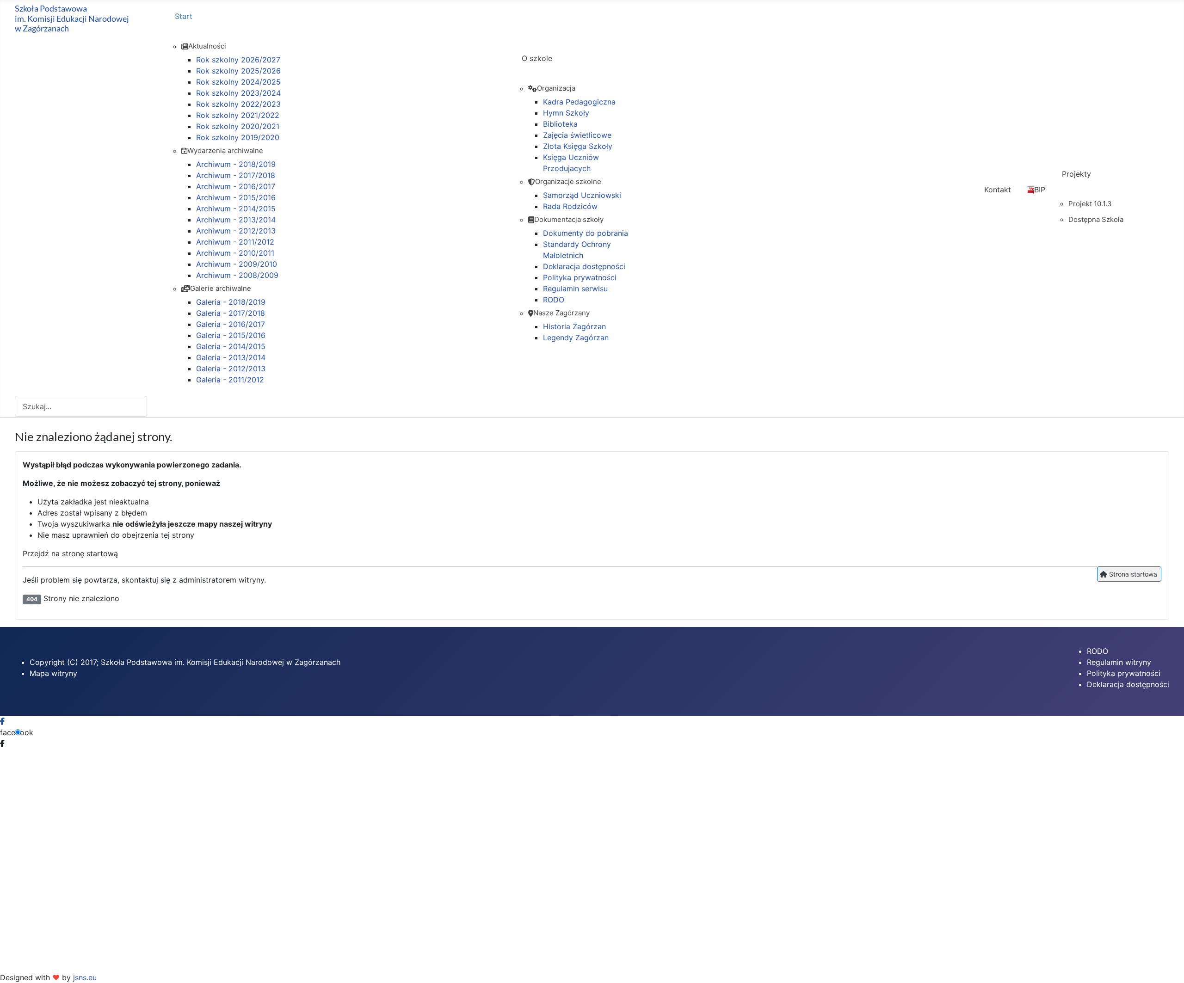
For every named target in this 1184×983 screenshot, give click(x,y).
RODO (1097, 651)
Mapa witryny (53, 673)
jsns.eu (85, 977)
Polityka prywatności (1123, 673)
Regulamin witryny (1119, 662)
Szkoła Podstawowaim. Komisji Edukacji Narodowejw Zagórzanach (72, 18)
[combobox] (81, 406)
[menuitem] (339, 24)
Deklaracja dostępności (1128, 684)
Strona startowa (1132, 574)
